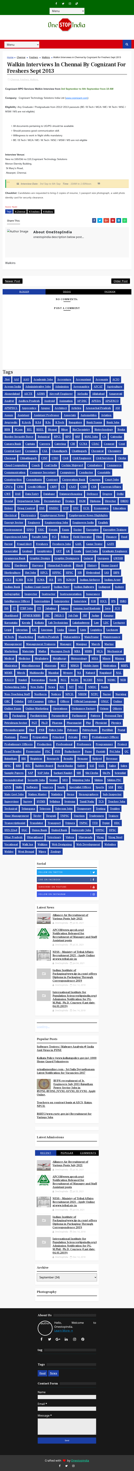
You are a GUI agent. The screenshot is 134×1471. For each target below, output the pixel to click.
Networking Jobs (15, 687)
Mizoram (50, 665)
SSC (120, 787)
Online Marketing (37, 708)
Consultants (34, 479)
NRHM (82, 694)
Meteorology (79, 658)
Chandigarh (59, 451)
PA (6, 715)
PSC (47, 751)
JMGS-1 (59, 615)
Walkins (46, 57)
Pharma (57, 723)
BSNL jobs (91, 436)
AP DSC (82, 401)
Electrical (10, 515)
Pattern (95, 715)
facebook (110, 291)
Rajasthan (10, 758)
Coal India (50, 465)
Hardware (21, 565)
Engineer (34, 522)
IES (51, 580)
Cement (109, 444)
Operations (60, 708)
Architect (61, 408)
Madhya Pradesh (48, 637)
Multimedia (36, 673)
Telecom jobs (64, 808)
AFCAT (98, 386)
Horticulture (12, 572)
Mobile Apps (91, 665)
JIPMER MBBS (32, 615)
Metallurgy (59, 658)
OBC (7, 701)
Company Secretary (43, 472)
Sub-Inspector (112, 794)
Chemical (97, 451)
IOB (93, 601)
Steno (70, 794)
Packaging (19, 715)
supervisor (11, 801)
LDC (106, 622)
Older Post (121, 281)
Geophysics (44, 551)
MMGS (74, 665)
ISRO (123, 601)
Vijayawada (85, 837)
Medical (9, 658)
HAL (7, 565)
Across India (12, 386)
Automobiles (88, 415)
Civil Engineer (82, 458)
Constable (104, 472)
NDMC (111, 680)
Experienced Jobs (15, 537)
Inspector (30, 594)
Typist (106, 823)
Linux (72, 630)
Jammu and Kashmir (86, 608)
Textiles (115, 808)
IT (14, 608)
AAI (16, 379)
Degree (107, 494)
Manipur (81, 644)
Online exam (12, 708)
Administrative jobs (38, 386)
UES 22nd (10, 830)
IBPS (116, 572)
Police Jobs (56, 730)
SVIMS (41, 801)
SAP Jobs (43, 773)
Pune (88, 751)
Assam (8, 415)
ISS (6, 608)
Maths (42, 651)
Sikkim (98, 780)
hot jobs (30, 572)
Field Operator (82, 537)
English (103, 522)
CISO (55, 458)
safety (81, 766)
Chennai (21, 57)
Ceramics (31, 451)
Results (68, 758)
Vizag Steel (115, 837)
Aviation (106, 415)
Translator (36, 823)
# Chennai (20, 211)
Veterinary (54, 837)
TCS (101, 801)
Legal (7, 630)
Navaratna (38, 680)
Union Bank (39, 830)
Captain (30, 444)
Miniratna (10, 665)
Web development (88, 844)
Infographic (12, 594)
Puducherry (72, 751)
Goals (77, 551)
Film (99, 537)
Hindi (79, 565)
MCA (99, 651)
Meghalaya (41, 658)
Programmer (104, 744)
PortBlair (107, 730)
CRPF (53, 487)
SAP (30, 773)
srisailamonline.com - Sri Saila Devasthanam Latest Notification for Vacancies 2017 (66, 1071)
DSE (42, 508)
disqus (67, 291)
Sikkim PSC (114, 780)
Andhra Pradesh (29, 401)
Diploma (95, 501)
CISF (44, 458)
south (61, 787)
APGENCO (112, 401)
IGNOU (70, 580)
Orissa (104, 708)
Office (52, 701)
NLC (81, 687)
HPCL (44, 572)
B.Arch (26, 422)
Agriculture (114, 386)
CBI (72, 444)
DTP (66, 508)
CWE (7, 494)
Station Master (37, 794)
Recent (45, 1153)
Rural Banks (65, 766)
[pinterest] (83, 1339)
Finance (111, 537)
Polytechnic (90, 730)
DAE (18, 494)
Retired (97, 758)
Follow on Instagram (52, 894)
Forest (8, 544)
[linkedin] (66, 1339)
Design (70, 501)
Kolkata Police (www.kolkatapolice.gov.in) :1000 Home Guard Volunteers (66, 1059)
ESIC (41, 529)
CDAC (95, 444)
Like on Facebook (50, 879)
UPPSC (100, 830)
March (95, 644)
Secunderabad (13, 780)
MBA (77, 651)
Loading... (43, 1027)
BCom (19, 429)
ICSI (30, 580)
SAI (92, 766)
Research (53, 758)
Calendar (116, 436)
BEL (29, 429)
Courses (95, 479)
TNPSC (64, 816)
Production (44, 744)
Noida (104, 687)
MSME (8, 673)
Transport (54, 823)
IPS (113, 601)
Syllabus (55, 801)
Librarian (22, 630)
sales (124, 766)
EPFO (30, 529)
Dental (8, 501)
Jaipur (65, 608)
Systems (69, 801)
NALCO (9, 680)
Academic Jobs (43, 379)
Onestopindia (80, 1460)
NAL (118, 673)
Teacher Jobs (116, 801)
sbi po (106, 773)
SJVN (7, 787)
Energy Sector (13, 522)
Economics (101, 508)
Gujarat (88, 558)
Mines (106, 658)
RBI (23, 758)
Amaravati (115, 394)
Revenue (112, 758)
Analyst (9, 401)
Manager (66, 644)
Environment (13, 529)
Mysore (68, 673)
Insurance (93, 594)
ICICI (7, 580)
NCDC (75, 680)
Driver (8, 508)
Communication (14, 472)
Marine (109, 644)
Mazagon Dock (60, 651)
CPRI (20, 487)
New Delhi (37, 687)
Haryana (37, 565)
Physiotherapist (14, 730)
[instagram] (70, 3)
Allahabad (98, 394)
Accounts (101, 379)
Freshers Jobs (61, 544)
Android (49, 401)
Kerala (26, 622)
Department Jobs (28, 501)
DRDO (124, 501)
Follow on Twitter (51, 872)
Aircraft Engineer (61, 394)
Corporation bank (73, 479)
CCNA (83, 444)
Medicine (24, 658)
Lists (83, 630)
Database (49, 494)
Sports (100, 787)
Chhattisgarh (28, 458)
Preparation (40, 737)
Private (73, 737)
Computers (67, 472)
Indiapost (104, 587)
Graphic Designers (66, 558)
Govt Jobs (91, 551)
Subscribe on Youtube (53, 887)
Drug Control (26, 508)
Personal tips (113, 715)
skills (19, 787)
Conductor (86, 472)
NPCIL (69, 694)
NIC (62, 687)
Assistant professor (46, 415)
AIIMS (41, 394)
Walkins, (34, 79)
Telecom (45, 808)
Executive (92, 529)
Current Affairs (111, 487)
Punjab (100, 751)
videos (70, 837)
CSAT (72, 487)
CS (63, 487)
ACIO (115, 379)
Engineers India (83, 522)
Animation (66, 401)
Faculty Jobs (39, 537)
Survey (27, 801)
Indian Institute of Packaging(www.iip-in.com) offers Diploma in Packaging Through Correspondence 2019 (75, 975)
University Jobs (81, 830)
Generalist (11, 551)
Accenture (64, 379)
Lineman (47, 630)
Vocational (11, 844)
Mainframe (91, 637)
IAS (106, 572)
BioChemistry (81, 429)
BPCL (57, 436)
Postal (121, 730)
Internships (42, 601)
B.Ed (38, 422)
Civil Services (104, 458)
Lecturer (119, 622)
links (60, 630)
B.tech (59, 422)
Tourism (79, 816)
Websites (110, 844)
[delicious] (76, 3)
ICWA (40, 580)
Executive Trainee (114, 529)
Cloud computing (15, 465)
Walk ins (27, 844)
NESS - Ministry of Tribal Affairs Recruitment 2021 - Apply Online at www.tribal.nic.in (74, 955)
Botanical (44, 436)
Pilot (31, 730)
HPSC (69, 572)
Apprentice (29, 408)
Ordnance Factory (84, 708)
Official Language (85, 701)
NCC (63, 680)
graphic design (40, 558)
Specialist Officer (80, 787)
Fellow (65, 537)
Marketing (11, 651)
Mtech (21, 673)
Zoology (55, 851)
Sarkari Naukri (63, 773)
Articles (76, 408)
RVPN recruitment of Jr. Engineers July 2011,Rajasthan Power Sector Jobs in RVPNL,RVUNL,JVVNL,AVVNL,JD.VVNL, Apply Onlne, (66, 1087)
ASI (117, 408)
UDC (117, 823)
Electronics (28, 515)
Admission (62, 386)
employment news (52, 515)
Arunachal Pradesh (98, 408)
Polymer (72, 730)
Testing (101, 808)
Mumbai (53, 673)
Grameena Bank (14, 558)
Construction (13, 479)
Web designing (62, 844)
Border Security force (18, 436)
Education (119, 508)
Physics (116, 723)
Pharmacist (74, 723)
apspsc (45, 408)
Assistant (23, 415)
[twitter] (63, 3)
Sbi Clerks (91, 773)
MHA (94, 658)
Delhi (120, 494)
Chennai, (15, 79)
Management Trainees (40, 644)
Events (53, 529)
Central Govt (12, 451)
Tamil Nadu (87, 801)
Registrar (36, 758)
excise (77, 529)
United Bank (59, 830)
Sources (47, 787)
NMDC (92, 687)
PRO (85, 737)
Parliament (79, 715)
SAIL (101, 766)
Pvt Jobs (115, 751)
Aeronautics (81, 386)
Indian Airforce (90, 580)
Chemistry (114, 451)
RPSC (7, 766)
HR (80, 572)
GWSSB (118, 558)
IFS (60, 580)
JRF (85, 615)
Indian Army (112, 580)
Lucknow (112, 630)
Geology (27, 551)
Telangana (28, 808)
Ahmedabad (12, 394)
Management (13, 644)
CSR (93, 487)
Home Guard (109, 565)
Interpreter (61, 601)
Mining (119, 658)
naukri (22, 680)
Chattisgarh (79, 451)
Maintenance (111, 637)
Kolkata (39, 622)
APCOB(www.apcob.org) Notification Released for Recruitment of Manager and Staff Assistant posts (75, 935)
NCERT (87, 680)
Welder (9, 851)
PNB (41, 730)
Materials (28, 651)
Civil (65, 458)
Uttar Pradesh (13, 837)
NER (123, 680)
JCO (117, 608)
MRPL (124, 665)
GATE (110, 544)
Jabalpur (50, 608)
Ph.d (44, 723)
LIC (34, 630)
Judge (95, 615)
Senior (53, 780)
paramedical (59, 715)
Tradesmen (96, 816)
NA (79, 673)
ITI (39, 608)
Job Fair (73, 615)
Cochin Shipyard (72, 465)
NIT (71, 687)
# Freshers (34, 211)
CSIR (83, 487)
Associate (70, 415)
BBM (7, 429)
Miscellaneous (30, 665)
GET (59, 551)
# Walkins (48, 211)
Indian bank (12, 587)
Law (96, 622)
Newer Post (12, 281)
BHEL (40, 429)
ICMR (19, 580)
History (92, 565)
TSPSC (83, 823)
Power (24, 737)
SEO (65, 780)
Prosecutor (33, 751)
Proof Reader (13, 751)
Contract (52, 479)
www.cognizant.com (77, 97)
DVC (76, 508)
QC (127, 751)
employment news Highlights (88, 515)
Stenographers (88, 794)
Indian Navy (62, 587)
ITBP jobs (26, 608)
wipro (42, 851)
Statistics (56, 794)
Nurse (107, 694)
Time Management (16, 816)
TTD (95, 823)
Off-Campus (36, 701)
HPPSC (56, 572)
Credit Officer (37, 487)
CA (104, 436)
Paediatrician (38, 715)
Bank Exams (94, 422)
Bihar (64, 429)
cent (122, 444)
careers (44, 444)
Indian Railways (84, 587)
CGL (44, 451)
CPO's (8, 487)
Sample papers (14, 773)
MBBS (88, 651)
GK (68, 551)
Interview (80, 601)
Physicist (101, 723)
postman (10, 737)
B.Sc (48, 422)
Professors (84, 744)
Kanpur (109, 615)
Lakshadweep (81, 622)
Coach (36, 465)
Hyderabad (93, 572)
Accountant (83, 379)
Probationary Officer (105, 737)
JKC (47, 615)
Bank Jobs (112, 422)
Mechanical (114, 651)
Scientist (120, 773)
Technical (10, 808)
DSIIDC (54, 508)
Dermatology (52, 501)
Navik (52, 680)
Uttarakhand (35, 837)
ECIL (86, 508)
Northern (40, 694)
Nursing (120, 694)
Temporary (84, 808)
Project (122, 744)
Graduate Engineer (114, 551)
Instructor (48, 594)
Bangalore (75, 422)
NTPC (94, 694)
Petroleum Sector (15, 723)
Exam (65, 529)
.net (7, 379)
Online (117, 701)
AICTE (28, 394)
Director (110, 501)
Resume (82, 758)
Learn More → (63, 1330)
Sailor (112, 766)
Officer (64, 701)
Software (32, 787)
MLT (63, 665)
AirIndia (82, 394)
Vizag (100, 837)
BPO (68, 436)
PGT (34, 723)
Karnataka (10, 622)
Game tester (94, 544)
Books (121, 429)
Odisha (18, 701)
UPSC (112, 830)
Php (88, 723)
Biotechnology (103, 429)
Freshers (33, 57)
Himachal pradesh (59, 565)
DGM (82, 501)
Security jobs (36, 780)
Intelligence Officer (17, 601)
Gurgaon (103, 558)
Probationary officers (18, 744)
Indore (119, 587)
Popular (67, 1153)
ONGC (105, 701)
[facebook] (56, 3)
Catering (60, 444)
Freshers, (24, 79)
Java (107, 608)
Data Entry (32, 494)
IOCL (103, 601)
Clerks (122, 458)
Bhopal (52, 429)
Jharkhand (11, 615)
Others (117, 708)
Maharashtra (71, 637)
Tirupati (51, 816)
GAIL (78, 544)
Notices (56, 694)
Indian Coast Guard (37, 587)
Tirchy (37, 816)
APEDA (96, 401)
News (51, 687)
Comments (88, 1153)
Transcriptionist (14, 823)
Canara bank (12, 444)
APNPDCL (10, 408)
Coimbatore (94, 465)
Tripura (70, 823)
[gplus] (58, 1339)
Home (10, 57)
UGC (24, 830)
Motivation (109, 665)
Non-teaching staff (17, 694)
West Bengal (26, 851)
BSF (77, 436)
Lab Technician (58, 622)
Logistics (96, 630)
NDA (100, 680)
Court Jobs (112, 479)
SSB (110, 787)
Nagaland (105, 673)
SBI (79, 773)
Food (124, 537)
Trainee (113, 816)
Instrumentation (71, 594)
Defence (92, 494)
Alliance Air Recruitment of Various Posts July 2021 (70, 916)
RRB (18, 766)
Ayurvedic (10, 422)
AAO (26, 379)
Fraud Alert (24, 544)
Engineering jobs (56, 522)
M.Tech (9, 637)
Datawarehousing (70, 494)
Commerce (114, 465)
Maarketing (25, 637)
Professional (64, 744)
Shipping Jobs (81, 780)
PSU (57, 751)
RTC (28, 766)
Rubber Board (44, 766)
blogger (24, 291)
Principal (58, 737)
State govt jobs (14, 794)
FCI (54, 537)
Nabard (90, 673)
